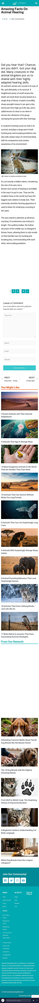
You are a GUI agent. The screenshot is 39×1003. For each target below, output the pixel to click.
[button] (3, 3)
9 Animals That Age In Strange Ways (17, 442)
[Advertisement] (19, 42)
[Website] (19, 360)
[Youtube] (23, 880)
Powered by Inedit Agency (27, 996)
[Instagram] (17, 880)
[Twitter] (11, 880)
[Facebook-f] (5, 880)
